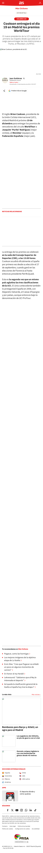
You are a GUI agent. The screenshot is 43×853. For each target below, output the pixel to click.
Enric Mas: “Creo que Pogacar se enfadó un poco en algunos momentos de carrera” (21, 667)
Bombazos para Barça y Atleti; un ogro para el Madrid (20, 729)
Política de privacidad (24, 826)
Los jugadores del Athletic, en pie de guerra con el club (28, 737)
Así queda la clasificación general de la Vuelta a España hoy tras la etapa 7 (20, 686)
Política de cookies (7, 829)
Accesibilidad (35, 829)
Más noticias (36, 694)
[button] (4, 91)
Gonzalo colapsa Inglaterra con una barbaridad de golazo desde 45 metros (28, 753)
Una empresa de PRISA (21, 837)
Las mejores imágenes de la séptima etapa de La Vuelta (20, 659)
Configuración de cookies (22, 829)
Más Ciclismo (21, 8)
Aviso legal (13, 826)
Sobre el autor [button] (14, 82)
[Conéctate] (40, 3)
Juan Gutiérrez (16, 78)
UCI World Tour (21, 13)
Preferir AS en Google (19, 91)
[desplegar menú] (3, 2)
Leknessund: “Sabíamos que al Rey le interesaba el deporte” (20, 679)
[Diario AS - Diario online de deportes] (21, 3)
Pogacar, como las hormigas (16, 653)
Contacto (5, 826)
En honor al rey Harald (14, 673)
